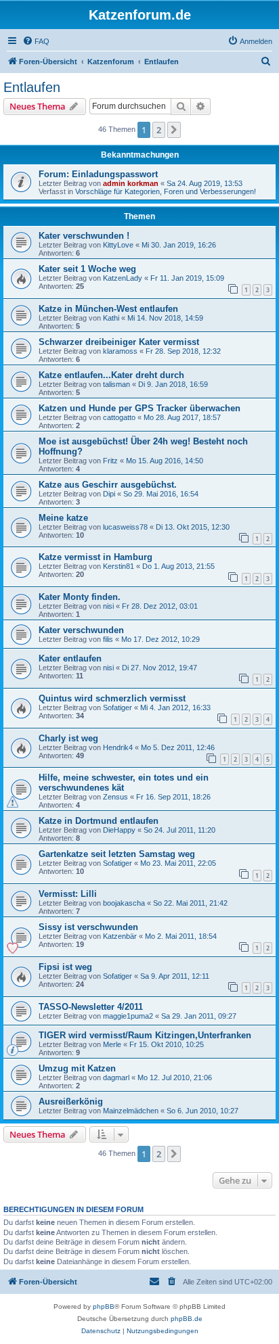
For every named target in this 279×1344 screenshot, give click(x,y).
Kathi (111, 318)
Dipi (109, 494)
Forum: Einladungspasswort (98, 174)
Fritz (110, 461)
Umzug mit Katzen (77, 1068)
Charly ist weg (68, 738)
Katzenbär (120, 936)
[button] (174, 130)
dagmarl (116, 1077)
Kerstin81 (118, 566)
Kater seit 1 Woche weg (87, 269)
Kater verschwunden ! (84, 236)
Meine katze (63, 518)
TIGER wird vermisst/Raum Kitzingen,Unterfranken (145, 1035)
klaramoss (120, 351)
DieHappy (119, 830)
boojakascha (124, 903)
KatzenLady (122, 278)
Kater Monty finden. (80, 597)
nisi (108, 606)
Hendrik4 (118, 747)
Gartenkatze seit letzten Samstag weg (117, 854)
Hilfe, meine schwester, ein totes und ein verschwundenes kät (124, 782)
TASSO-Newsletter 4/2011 (91, 1007)
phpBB (103, 1306)
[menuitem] (35, 41)
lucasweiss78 (125, 527)
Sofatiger (117, 707)
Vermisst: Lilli (68, 894)
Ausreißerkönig (71, 1101)
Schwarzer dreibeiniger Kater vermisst (119, 342)
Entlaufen (31, 87)
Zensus (115, 797)
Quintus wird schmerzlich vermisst (112, 698)
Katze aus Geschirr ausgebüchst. (108, 485)
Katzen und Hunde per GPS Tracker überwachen (139, 408)
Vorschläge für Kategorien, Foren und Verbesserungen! (165, 191)
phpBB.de (186, 1318)
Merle (112, 1044)
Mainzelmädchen (130, 1111)
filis (108, 639)
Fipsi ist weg (65, 967)
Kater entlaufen (70, 658)
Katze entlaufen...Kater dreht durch (111, 375)
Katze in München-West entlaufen (108, 309)
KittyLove (118, 245)
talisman (116, 384)
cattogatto (119, 417)
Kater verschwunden (81, 630)
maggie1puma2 (128, 1016)
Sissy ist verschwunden (88, 927)
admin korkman (130, 183)
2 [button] (158, 130)
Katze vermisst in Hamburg (95, 557)
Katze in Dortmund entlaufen (98, 821)
